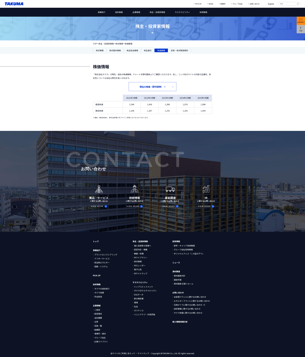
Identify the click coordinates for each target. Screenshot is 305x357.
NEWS (211, 4)
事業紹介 (97, 250)
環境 (136, 302)
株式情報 (119, 43)
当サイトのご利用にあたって (122, 353)
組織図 (97, 329)
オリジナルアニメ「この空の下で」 (189, 253)
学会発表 (98, 296)
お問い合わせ (255, 4)
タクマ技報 (99, 292)
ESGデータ (138, 294)
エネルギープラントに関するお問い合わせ (192, 300)
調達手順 (177, 279)
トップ (96, 241)
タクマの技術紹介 (102, 288)
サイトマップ (143, 353)
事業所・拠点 (100, 333)
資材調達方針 (179, 275)
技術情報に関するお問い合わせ (187, 308)
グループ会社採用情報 (183, 249)
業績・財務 (139, 253)
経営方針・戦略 (140, 249)
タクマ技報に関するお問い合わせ (188, 312)
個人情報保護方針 (180, 322)
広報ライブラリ (101, 341)
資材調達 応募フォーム (183, 283)
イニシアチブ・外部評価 (144, 314)
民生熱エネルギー (102, 262)
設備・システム (101, 266)
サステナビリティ (140, 282)
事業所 (222, 4)
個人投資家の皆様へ (142, 245)
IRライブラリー (140, 257)
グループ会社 (237, 4)
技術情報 (97, 284)
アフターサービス (102, 258)
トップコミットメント (143, 286)
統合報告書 (139, 298)
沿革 (96, 321)
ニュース (176, 262)
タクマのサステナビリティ (145, 290)
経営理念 (98, 313)
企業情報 (97, 305)
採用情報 (176, 241)
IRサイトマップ (140, 273)
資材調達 (176, 271)
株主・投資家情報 (106, 43)
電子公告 (138, 269)
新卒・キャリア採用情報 (184, 245)
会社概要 (98, 317)
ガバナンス (139, 310)
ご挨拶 (97, 309)
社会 (136, 306)
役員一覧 (98, 325)
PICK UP (198, 4)
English (271, 4)
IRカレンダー (139, 265)
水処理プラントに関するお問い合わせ (190, 296)
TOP (95, 43)
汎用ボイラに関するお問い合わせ (188, 304)
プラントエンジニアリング (105, 254)
